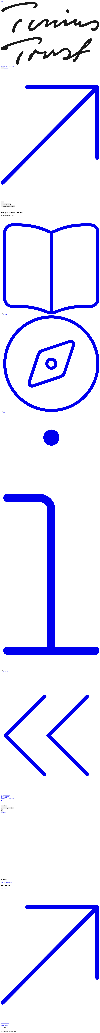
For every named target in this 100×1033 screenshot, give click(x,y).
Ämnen (6, 882)
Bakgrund (13, 66)
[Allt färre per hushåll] (2, 806)
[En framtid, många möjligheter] (2, 810)
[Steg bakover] (4, 808)
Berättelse (3, 66)
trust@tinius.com (4, 1025)
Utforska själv (8, 66)
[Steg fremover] (10, 808)
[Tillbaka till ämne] (50, 791)
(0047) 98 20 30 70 (5, 1023)
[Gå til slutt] (12, 808)
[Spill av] (7, 808)
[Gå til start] (2, 808)
